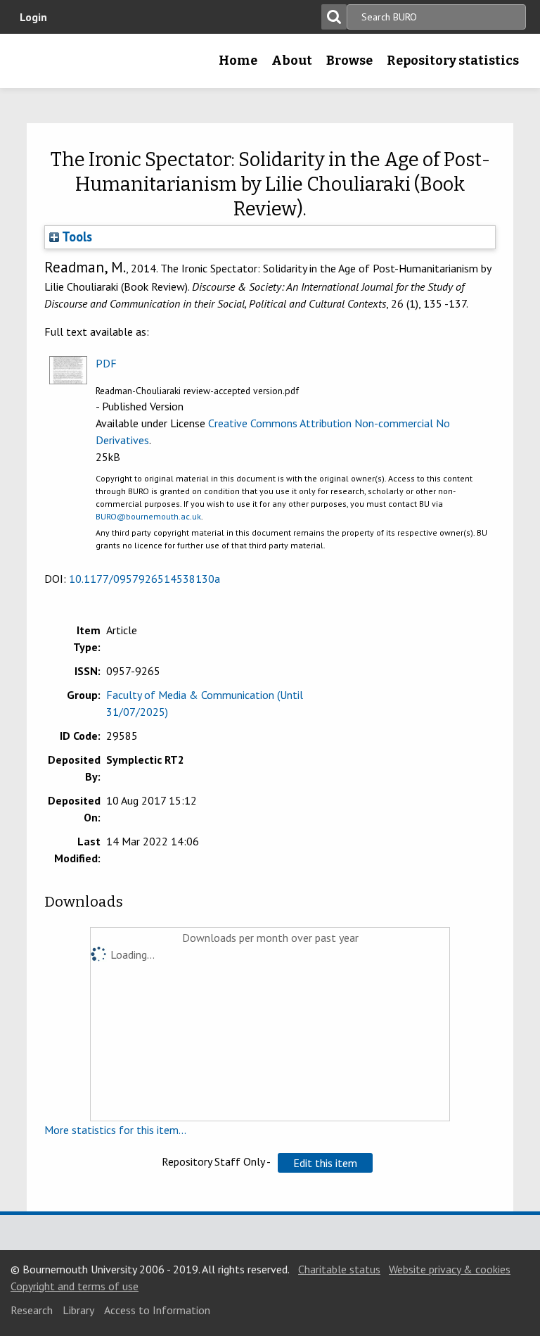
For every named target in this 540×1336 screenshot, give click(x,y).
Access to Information (157, 1310)
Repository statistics (453, 60)
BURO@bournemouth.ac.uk (148, 516)
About (291, 60)
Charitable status (339, 1269)
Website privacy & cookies (449, 1269)
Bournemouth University (33, 65)
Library (78, 1310)
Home (238, 60)
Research (32, 1310)
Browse (349, 60)
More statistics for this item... (115, 1130)
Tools (75, 236)
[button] (325, 1163)
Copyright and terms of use (75, 1286)
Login (33, 17)
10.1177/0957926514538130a (144, 579)
